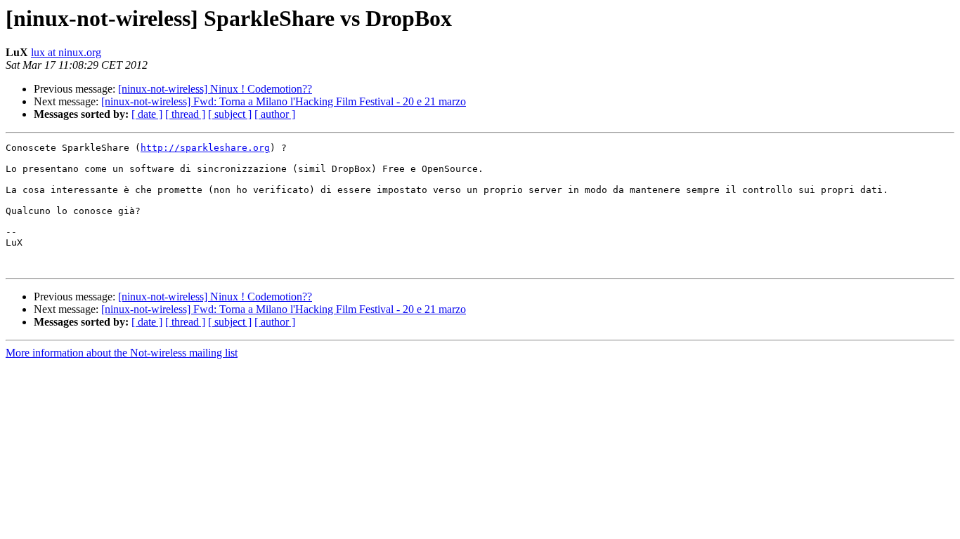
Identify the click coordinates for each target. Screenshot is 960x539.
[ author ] (274, 114)
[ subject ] (230, 114)
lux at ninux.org (66, 52)
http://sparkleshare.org (205, 147)
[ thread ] (185, 114)
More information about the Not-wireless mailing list (122, 353)
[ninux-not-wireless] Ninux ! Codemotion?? (215, 89)
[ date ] (146, 114)
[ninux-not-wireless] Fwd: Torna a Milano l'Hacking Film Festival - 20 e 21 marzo (283, 101)
